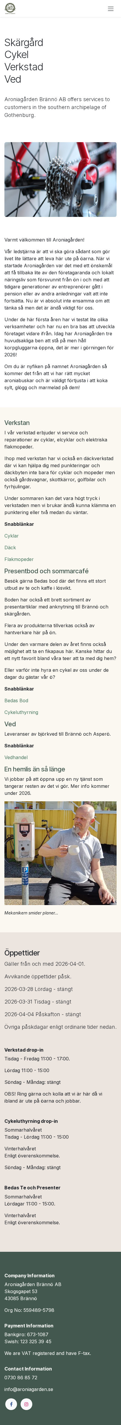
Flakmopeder (19, 559)
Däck (10, 547)
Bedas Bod (16, 700)
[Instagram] (26, 1404)
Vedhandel (16, 757)
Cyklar (11, 536)
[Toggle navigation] (111, 8)
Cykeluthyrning (21, 712)
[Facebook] (11, 1404)
